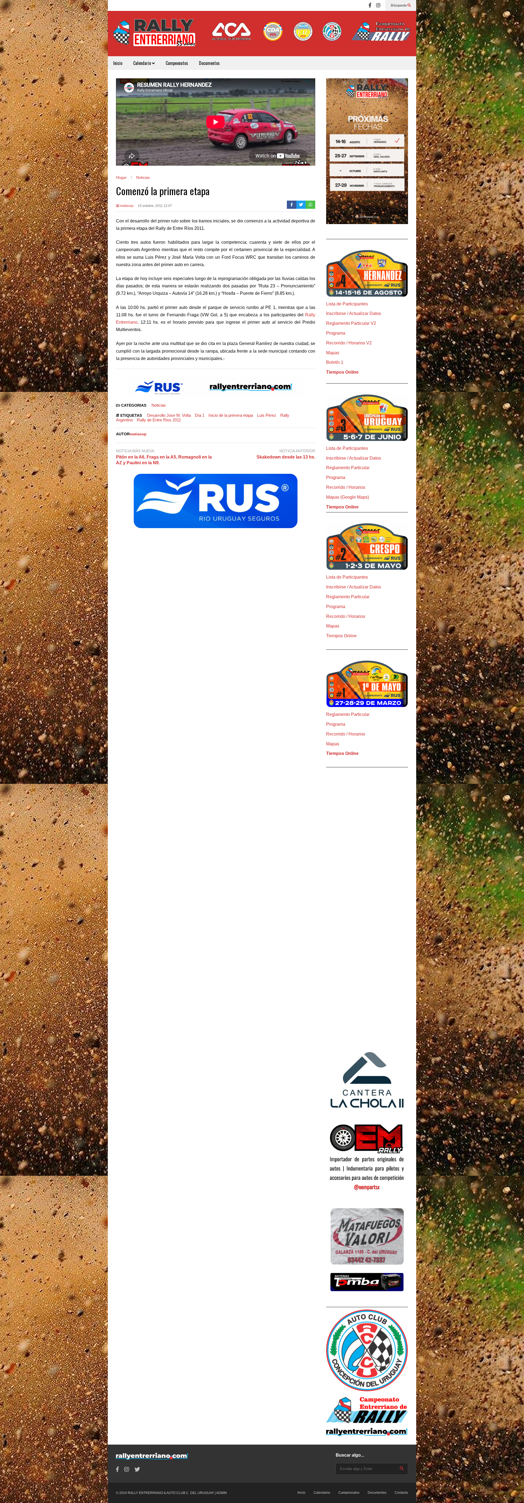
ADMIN (221, 1493)
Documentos (209, 63)
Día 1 (199, 415)
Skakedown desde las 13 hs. (286, 457)
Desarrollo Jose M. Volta (169, 415)
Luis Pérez (266, 415)
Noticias (158, 405)
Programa (335, 333)
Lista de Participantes (347, 304)
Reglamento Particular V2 (351, 323)
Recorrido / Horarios (345, 487)
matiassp (126, 206)
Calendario (142, 63)
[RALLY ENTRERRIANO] (154, 36)
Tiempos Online (342, 372)
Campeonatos (177, 63)
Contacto (401, 1492)
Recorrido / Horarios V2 (349, 343)
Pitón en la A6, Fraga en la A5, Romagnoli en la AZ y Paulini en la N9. (164, 460)
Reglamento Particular (348, 467)
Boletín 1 (334, 362)
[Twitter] (301, 205)
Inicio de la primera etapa (231, 415)
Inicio (117, 63)
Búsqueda (399, 5)
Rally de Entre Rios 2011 (159, 420)
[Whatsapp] (310, 205)
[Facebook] (370, 5)
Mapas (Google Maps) (347, 497)
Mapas (332, 352)
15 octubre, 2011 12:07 (155, 206)
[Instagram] (378, 5)
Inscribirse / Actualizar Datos (353, 313)
